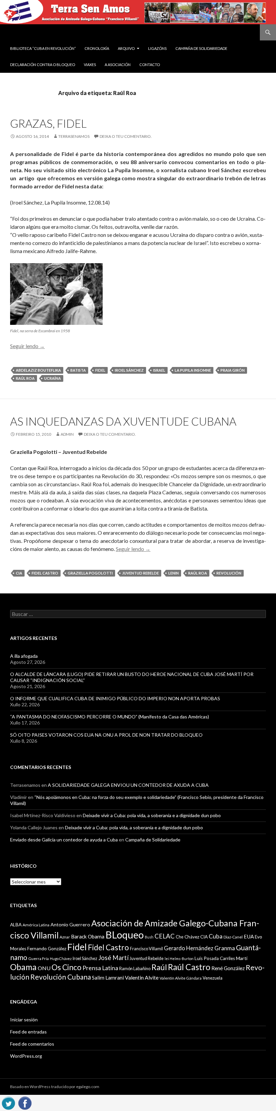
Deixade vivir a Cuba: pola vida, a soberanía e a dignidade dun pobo (152, 815)
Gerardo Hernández (188, 948)
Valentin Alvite (142, 977)
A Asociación (118, 64)
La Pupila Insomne (193, 370)
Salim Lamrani (108, 978)
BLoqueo (124, 934)
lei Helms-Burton (179, 958)
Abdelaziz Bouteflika (38, 370)
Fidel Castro (45, 573)
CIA (19, 573)
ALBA (16, 924)
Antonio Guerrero (70, 924)
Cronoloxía (96, 48)
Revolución (228, 573)
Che (179, 936)
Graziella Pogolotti (90, 573)
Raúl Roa (25, 378)
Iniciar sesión (24, 1019)
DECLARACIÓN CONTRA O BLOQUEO (42, 64)
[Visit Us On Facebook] (24, 1102)
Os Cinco (66, 967)
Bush (149, 937)
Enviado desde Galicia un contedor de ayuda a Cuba (64, 839)
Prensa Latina (100, 967)
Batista (78, 370)
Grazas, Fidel (48, 123)
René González (228, 968)
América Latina (36, 924)
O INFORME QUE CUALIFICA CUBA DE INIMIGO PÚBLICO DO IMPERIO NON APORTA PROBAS (115, 698)
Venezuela (212, 978)
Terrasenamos (74, 136)
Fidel (100, 370)
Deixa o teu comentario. (126, 136)
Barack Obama (87, 936)
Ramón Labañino (134, 968)
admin (67, 434)
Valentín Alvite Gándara (181, 978)
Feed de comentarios (32, 1044)
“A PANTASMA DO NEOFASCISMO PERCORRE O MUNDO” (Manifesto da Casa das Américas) (109, 716)
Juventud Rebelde (140, 573)
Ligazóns (157, 48)
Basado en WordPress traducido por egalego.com (54, 1086)
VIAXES (90, 64)
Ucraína (52, 378)
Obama (23, 967)
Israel (159, 370)
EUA (249, 936)
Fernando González (46, 948)
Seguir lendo (27, 346)
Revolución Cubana (60, 977)
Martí (241, 958)
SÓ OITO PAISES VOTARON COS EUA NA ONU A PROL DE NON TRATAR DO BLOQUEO (106, 735)
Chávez (191, 936)
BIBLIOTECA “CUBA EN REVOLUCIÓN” (43, 48)
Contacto (149, 64)
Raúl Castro (189, 967)
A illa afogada (24, 656)
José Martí (113, 957)
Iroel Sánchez (129, 370)
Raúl (159, 967)
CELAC (164, 936)
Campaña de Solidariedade (201, 48)
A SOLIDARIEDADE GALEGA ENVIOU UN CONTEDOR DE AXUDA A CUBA (128, 785)
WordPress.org (26, 1056)
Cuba (215, 936)
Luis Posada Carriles (215, 958)
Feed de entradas (28, 1032)
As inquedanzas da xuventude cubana (123, 421)
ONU (44, 968)
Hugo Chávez (61, 958)
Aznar (65, 936)
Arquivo (126, 48)
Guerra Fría (38, 958)
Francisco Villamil (146, 948)
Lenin (173, 573)
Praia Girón (232, 370)
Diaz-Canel (233, 936)
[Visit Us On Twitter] (8, 1102)
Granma (224, 948)
